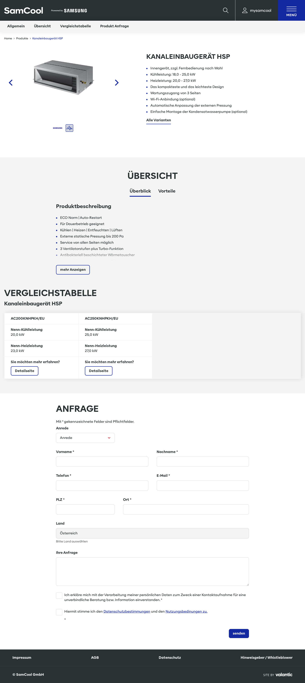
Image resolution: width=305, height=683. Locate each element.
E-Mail (163, 475)
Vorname (65, 452)
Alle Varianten (158, 120)
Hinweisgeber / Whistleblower (267, 657)
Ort (127, 499)
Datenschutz (170, 657)
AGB (95, 657)
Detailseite (24, 371)
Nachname (167, 452)
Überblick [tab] (140, 191)
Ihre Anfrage (67, 552)
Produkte (22, 38)
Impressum (21, 657)
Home (8, 38)
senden (239, 633)
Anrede (62, 428)
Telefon (63, 475)
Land (60, 523)
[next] (117, 82)
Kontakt (284, 649)
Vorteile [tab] (167, 191)
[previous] (10, 82)
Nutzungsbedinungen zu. (186, 611)
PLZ (60, 499)
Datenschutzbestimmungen (127, 611)
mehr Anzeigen (73, 269)
